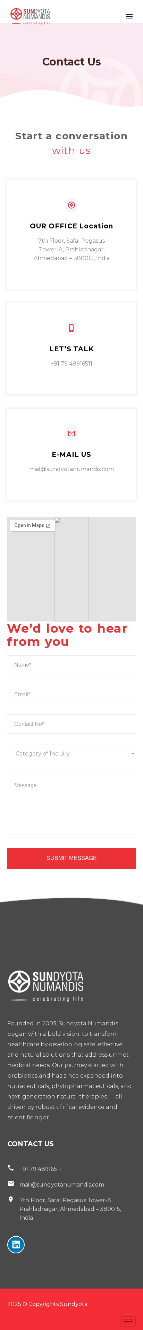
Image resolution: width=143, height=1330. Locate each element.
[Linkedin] (16, 1244)
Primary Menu (129, 16)
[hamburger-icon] (128, 1321)
